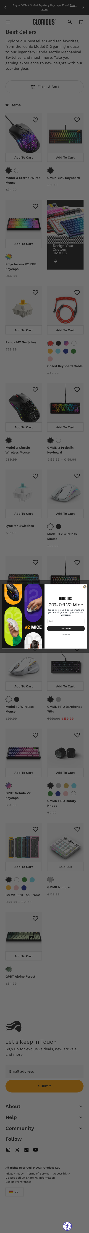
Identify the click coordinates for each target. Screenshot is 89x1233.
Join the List (65, 629)
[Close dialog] (84, 587)
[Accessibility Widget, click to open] (67, 1226)
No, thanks (65, 634)
